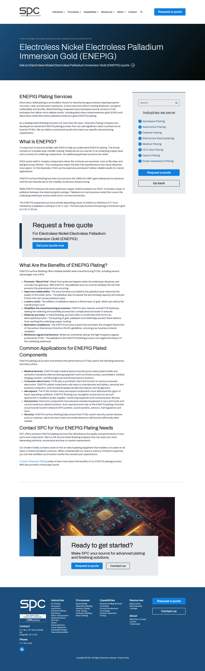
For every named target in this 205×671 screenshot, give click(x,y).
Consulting (104, 606)
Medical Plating (152, 144)
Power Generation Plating (158, 161)
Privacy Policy (123, 658)
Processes (73, 12)
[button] (64, 12)
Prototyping (105, 611)
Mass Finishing (82, 616)
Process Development (109, 608)
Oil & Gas (55, 620)
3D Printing (55, 604)
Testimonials (135, 624)
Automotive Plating (154, 127)
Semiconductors (58, 625)
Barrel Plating (81, 604)
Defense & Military (58, 611)
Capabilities (90, 12)
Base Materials (136, 606)
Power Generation (58, 627)
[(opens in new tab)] (32, 618)
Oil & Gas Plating (153, 149)
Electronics (56, 613)
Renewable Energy (59, 630)
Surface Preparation (108, 613)
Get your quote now (50, 245)
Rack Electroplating (84, 606)
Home (22, 39)
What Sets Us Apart (138, 619)
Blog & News (135, 604)
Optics (54, 623)
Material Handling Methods (111, 604)
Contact (132, 12)
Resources (106, 12)
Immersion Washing (84, 613)
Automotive (56, 608)
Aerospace (55, 606)
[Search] (176, 103)
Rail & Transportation (60, 616)
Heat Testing (81, 611)
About (120, 12)
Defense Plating (152, 132)
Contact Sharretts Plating (33, 461)
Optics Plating (151, 155)
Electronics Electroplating (158, 138)
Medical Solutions (58, 618)
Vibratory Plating (83, 608)
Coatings (30, 39)
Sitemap (112, 658)
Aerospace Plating (154, 121)
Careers (133, 622)
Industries (57, 12)
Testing (103, 616)
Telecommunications (59, 632)
